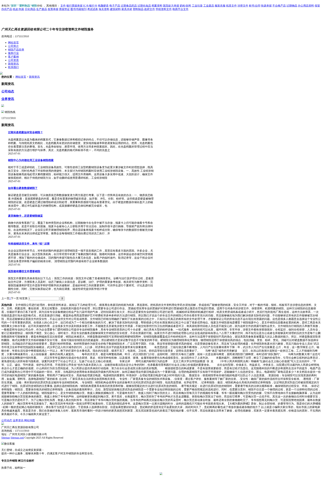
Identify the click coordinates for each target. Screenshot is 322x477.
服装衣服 (220, 5)
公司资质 (13, 60)
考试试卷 (92, 9)
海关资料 (104, 9)
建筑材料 (115, 9)
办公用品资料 (306, 5)
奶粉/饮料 (185, 5)
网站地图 (29, 420)
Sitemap (5, 437)
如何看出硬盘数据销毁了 (23, 188)
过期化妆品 (144, 5)
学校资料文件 (164, 9)
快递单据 (266, 5)
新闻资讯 (13, 63)
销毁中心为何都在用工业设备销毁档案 (31, 160)
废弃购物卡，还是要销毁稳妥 (25, 215)
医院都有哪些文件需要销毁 (24, 271)
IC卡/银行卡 (90, 5)
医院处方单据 (171, 5)
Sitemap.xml (17, 437)
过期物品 (291, 5)
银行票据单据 (74, 5)
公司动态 (7, 91)
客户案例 (13, 56)
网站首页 (13, 42)
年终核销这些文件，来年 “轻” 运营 (29, 243)
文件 (63, 5)
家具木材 (126, 9)
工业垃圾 (197, 5)
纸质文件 (231, 5)
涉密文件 (242, 5)
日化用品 (30, 9)
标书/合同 (254, 5)
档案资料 (157, 5)
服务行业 (13, 53)
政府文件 (149, 9)
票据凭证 (64, 9)
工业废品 (208, 5)
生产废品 (41, 9)
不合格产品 (279, 5)
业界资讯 (7, 99)
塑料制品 (138, 9)
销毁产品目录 (16, 49)
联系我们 (13, 67)
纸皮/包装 (18, 9)
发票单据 (53, 9)
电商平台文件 (180, 9)
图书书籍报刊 (78, 9)
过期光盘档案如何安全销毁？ (25, 132)
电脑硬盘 (103, 5)
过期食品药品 (129, 5)
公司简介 (13, 46)
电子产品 (114, 5)
